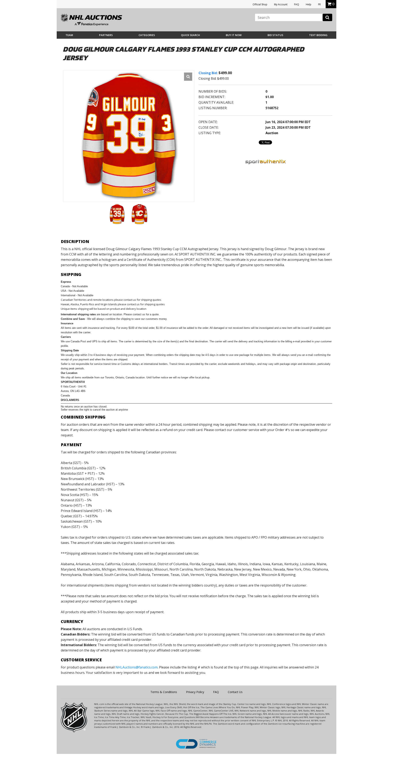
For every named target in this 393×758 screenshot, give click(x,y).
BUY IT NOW (234, 35)
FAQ (296, 4)
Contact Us (235, 692)
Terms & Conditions (163, 692)
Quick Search (190, 35)
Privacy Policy (195, 692)
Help (308, 4)
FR (319, 4)
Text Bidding (318, 35)
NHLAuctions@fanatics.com (136, 667)
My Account (280, 4)
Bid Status (275, 35)
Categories (147, 35)
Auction (271, 133)
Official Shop (260, 4)
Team (69, 35)
